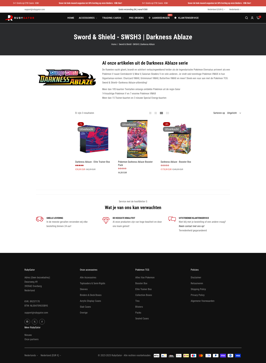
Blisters (139, 306)
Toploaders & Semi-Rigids (92, 283)
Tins (137, 300)
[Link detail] (27, 321)
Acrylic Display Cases (90, 300)
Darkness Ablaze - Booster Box (176, 161)
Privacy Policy (198, 295)
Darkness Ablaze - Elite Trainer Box (92, 161)
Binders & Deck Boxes (90, 295)
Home (114, 44)
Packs (138, 312)
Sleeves (84, 289)
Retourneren (197, 283)
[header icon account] (252, 18)
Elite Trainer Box (143, 289)
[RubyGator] (20, 18)
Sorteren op (219, 112)
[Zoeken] (246, 18)
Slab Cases (85, 306)
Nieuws (28, 335)
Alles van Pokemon (145, 277)
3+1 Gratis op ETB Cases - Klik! (26, 3)
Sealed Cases (142, 318)
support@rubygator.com (36, 312)
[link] (88, 17)
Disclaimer (196, 277)
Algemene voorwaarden (202, 300)
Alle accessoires (88, 277)
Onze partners (31, 339)
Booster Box (141, 283)
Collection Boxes (143, 295)
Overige (84, 312)
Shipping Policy (198, 289)
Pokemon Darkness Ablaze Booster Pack (135, 163)
